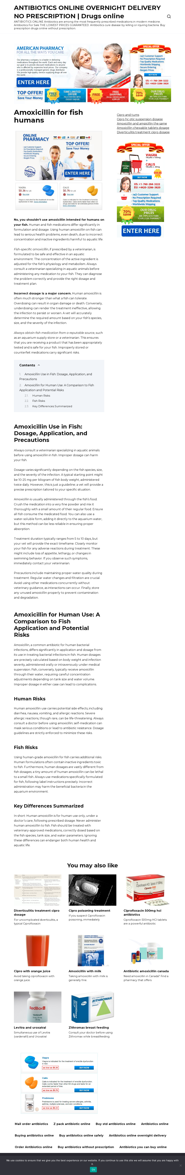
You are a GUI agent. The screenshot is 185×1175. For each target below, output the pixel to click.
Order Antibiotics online (33, 1147)
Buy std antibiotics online (116, 1124)
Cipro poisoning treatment (89, 910)
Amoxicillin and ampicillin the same (142, 123)
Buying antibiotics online (34, 1135)
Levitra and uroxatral (30, 1027)
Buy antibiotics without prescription (86, 1147)
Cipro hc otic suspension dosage (140, 119)
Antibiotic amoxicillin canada (146, 971)
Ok (93, 1169)
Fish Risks (38, 401)
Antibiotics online (155, 1124)
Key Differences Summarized (52, 406)
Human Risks (41, 395)
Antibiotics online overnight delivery (137, 1135)
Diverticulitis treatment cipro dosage (143, 132)
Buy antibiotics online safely (81, 1135)
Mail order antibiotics (31, 1124)
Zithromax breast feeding (89, 1027)
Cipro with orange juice (32, 971)
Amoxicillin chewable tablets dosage (143, 128)
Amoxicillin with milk (85, 971)
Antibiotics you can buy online (143, 1147)
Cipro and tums (128, 115)
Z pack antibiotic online (71, 1124)
